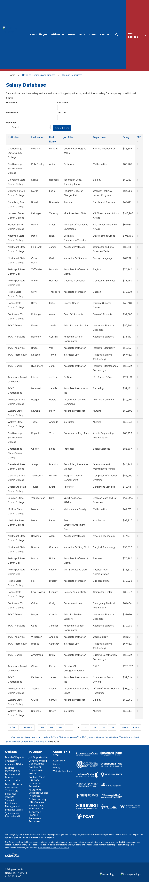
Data (82, 34)
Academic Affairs (14, 764)
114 (103, 727)
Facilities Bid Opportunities (36, 769)
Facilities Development (12, 769)
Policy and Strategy (10, 795)
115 (112, 727)
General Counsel (14, 784)
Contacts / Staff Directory (37, 778)
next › (125, 727)
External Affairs (13, 780)
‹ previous (26, 727)
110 (69, 727)
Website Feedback (62, 771)
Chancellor (11, 760)
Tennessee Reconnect (35, 820)
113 (94, 727)
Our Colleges (38, 34)
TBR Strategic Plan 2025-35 (36, 807)
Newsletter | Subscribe (36, 785)
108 (51, 727)
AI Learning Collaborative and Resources (38, 792)
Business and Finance (12, 776)
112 (85, 727)
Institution (11, 122)
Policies (33, 773)
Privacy (56, 767)
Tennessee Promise (35, 813)
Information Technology (11, 789)
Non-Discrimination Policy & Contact (53, 847)
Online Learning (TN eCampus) (37, 801)
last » (136, 727)
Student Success (14, 809)
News (71, 34)
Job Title (61, 112)
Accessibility (59, 760)
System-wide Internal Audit (12, 815)
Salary (126, 137)
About (93, 34)
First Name (11, 102)
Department (12, 112)
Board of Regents (14, 757)
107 (42, 727)
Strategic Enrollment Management (12, 803)
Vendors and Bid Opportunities (38, 762)
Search (56, 764)
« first (13, 727)
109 (60, 727)
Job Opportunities (38, 757)
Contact (105, 34)
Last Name (62, 102)
